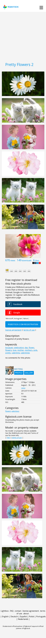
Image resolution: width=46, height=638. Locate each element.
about (26, 613)
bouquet (9, 347)
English (5, 616)
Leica (23, 388)
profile (19, 372)
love (14, 350)
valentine (16, 353)
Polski (31, 616)
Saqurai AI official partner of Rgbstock (30, 627)
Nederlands (23, 619)
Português (41, 616)
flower (31, 347)
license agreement (31, 611)
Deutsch (14, 616)
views (12, 260)
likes (37, 260)
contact (18, 611)
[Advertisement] (23, 36)
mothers (28, 350)
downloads (26, 260)
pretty (8, 353)
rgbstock (13, 7)
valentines (25, 353)
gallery (29, 372)
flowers (8, 350)
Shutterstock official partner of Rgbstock (17, 626)
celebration (19, 347)
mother (20, 350)
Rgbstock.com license (18, 416)
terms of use (17, 437)
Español (23, 616)
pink (35, 350)
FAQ (8, 437)
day (26, 347)
